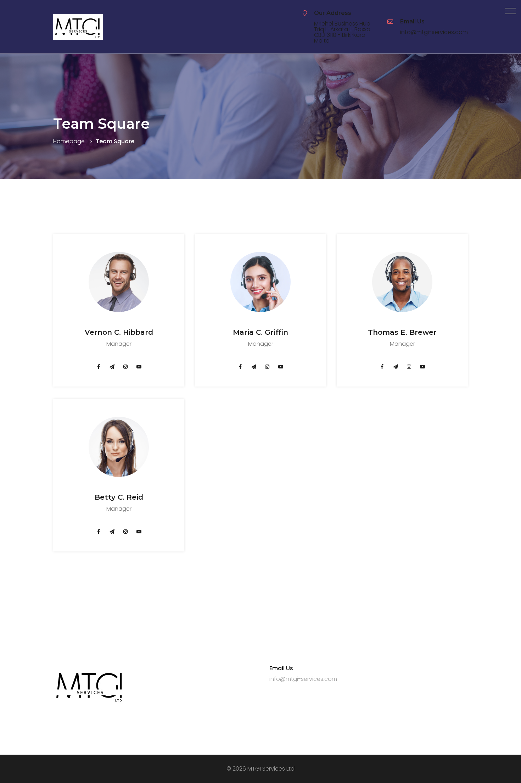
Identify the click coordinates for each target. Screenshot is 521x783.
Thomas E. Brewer (402, 332)
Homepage (69, 141)
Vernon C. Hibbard (119, 332)
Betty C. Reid (119, 497)
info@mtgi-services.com (434, 32)
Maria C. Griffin (260, 332)
